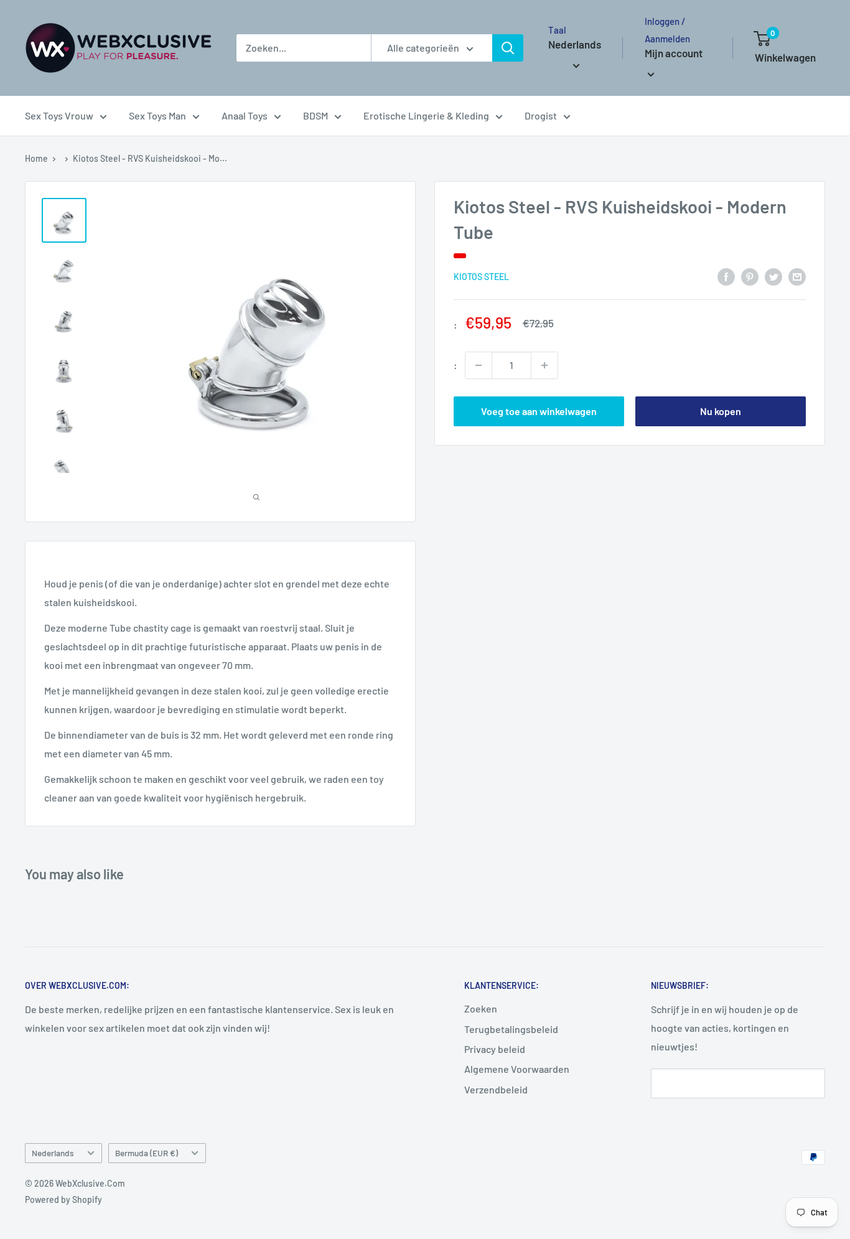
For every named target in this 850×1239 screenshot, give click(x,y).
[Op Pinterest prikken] (750, 276)
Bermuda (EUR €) (146, 1153)
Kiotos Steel (481, 277)
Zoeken (480, 1008)
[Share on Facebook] (726, 276)
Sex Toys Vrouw (59, 115)
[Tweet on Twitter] (773, 276)
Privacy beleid (494, 1049)
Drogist (541, 115)
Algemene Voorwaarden (516, 1069)
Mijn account (674, 53)
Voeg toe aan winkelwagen (539, 411)
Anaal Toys (245, 115)
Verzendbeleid (496, 1089)
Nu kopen (720, 411)
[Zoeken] (507, 48)
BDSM (315, 115)
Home (36, 158)
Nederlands (53, 1153)
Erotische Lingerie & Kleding (426, 115)
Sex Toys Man (157, 115)
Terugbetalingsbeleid (511, 1029)
